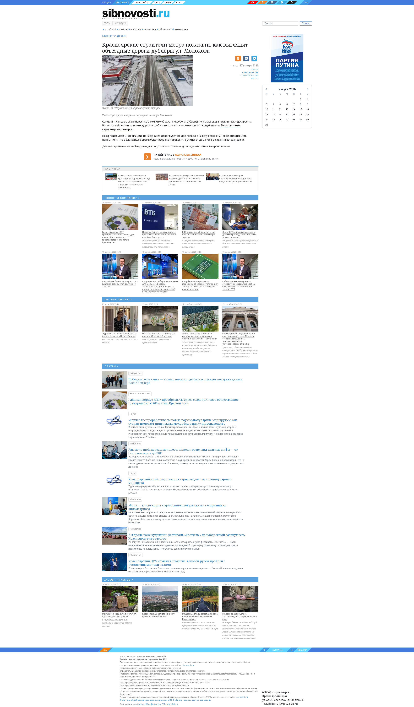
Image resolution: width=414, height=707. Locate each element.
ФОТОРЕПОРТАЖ (118, 299)
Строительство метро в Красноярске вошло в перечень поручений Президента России (235, 178)
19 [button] (280, 114)
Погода (138, 2)
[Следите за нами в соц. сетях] (253, 2)
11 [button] (273, 109)
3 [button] (266, 104)
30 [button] (307, 119)
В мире (123, 29)
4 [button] (273, 104)
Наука (133, 413)
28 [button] (294, 119)
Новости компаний (140, 393)
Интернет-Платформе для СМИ (151, 704)
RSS (105, 649)
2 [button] (307, 98)
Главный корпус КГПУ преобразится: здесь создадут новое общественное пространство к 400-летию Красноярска (118, 237)
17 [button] (266, 114)
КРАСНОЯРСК (122, 2)
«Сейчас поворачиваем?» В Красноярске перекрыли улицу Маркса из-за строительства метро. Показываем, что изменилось (134, 181)
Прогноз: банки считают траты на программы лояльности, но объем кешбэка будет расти (159, 234)
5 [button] (280, 104)
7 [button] (293, 104)
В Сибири (110, 29)
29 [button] (300, 119)
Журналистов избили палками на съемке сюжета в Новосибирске (119, 334)
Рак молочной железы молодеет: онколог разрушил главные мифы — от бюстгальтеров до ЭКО (183, 451)
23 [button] (307, 114)
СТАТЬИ (112, 366)
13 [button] (287, 109)
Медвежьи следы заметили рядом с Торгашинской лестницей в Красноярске (200, 616)
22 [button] (300, 114)
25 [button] (273, 119)
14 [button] (294, 109)
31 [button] (266, 124)
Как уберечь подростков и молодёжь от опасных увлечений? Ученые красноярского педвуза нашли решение (200, 285)
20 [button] (287, 114)
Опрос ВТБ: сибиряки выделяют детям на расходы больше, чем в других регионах (239, 234)
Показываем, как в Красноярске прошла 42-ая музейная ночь (158, 334)
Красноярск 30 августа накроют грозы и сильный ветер (158, 615)
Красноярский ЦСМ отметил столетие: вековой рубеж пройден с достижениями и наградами (176, 563)
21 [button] (294, 114)
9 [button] (307, 104)
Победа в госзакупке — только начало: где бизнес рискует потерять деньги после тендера (185, 381)
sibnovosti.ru (187, 665)
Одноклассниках (188, 154)
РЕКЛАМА (302, 649)
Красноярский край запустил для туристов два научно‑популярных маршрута (179, 481)
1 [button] (300, 98)
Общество (165, 29)
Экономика (181, 29)
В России (135, 29)
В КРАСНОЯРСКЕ (250, 72)
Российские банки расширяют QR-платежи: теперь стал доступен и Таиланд (119, 284)
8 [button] (300, 104)
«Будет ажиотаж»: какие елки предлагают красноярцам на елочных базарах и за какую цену (199, 336)
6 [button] (287, 104)
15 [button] (300, 109)
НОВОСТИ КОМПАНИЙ (122, 197)
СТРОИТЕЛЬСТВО (249, 75)
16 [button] (307, 109)
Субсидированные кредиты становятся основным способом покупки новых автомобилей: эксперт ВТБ (238, 285)
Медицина (135, 443)
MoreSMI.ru (172, 704)
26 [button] (280, 119)
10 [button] (266, 109)
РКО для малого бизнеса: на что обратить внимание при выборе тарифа (198, 234)
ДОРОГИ (254, 69)
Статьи (107, 23)
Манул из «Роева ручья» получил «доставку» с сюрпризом (119, 615)
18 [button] (273, 114)
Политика (150, 29)
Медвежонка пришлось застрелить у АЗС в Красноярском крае (239, 616)
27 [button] (287, 119)
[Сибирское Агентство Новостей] (135, 13)
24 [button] (266, 119)
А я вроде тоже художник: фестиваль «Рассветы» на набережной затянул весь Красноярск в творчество (186, 536)
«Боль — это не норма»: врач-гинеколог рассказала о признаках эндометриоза (177, 507)
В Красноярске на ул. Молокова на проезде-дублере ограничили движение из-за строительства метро (186, 180)
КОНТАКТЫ (277, 649)
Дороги (121, 35)
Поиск (306, 23)
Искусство (135, 528)
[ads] (287, 59)
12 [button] (280, 109)
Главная (107, 35)
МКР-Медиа (120, 23)
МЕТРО (254, 78)
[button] (266, 88)
